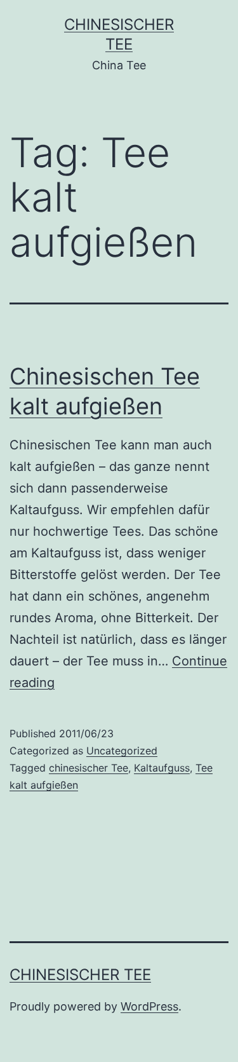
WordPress (149, 1006)
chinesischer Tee (88, 767)
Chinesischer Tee (80, 974)
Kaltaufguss (162, 767)
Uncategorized (121, 750)
